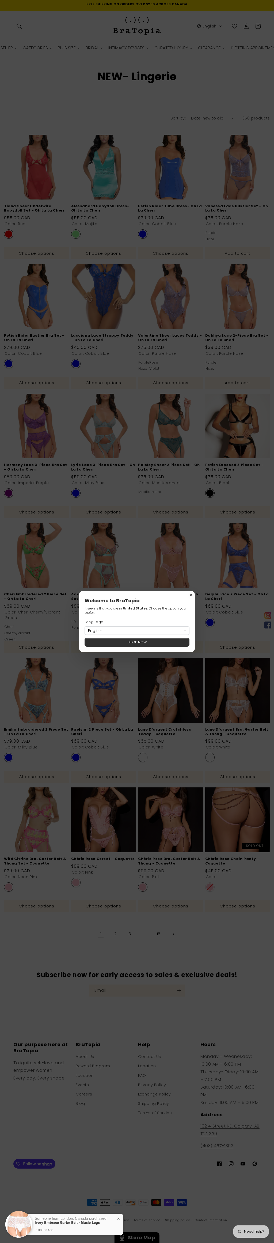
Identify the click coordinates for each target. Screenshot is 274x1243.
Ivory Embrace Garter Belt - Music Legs (67, 1222)
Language (94, 622)
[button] (137, 630)
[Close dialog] (191, 594)
